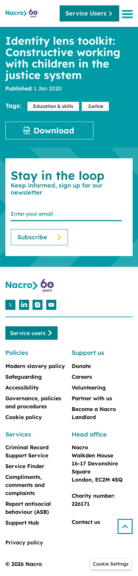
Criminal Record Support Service (27, 451)
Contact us (86, 522)
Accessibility (22, 387)
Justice (95, 106)
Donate (81, 366)
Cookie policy (23, 417)
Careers (82, 376)
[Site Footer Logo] (30, 285)
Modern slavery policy (35, 366)
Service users (28, 333)
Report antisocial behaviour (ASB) (28, 507)
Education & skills (53, 106)
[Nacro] (22, 13)
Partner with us (92, 398)
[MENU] (129, 14)
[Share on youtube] (51, 305)
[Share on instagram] (37, 305)
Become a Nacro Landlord (94, 413)
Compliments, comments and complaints (25, 485)
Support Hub (22, 522)
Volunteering (89, 387)
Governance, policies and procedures (33, 402)
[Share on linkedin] (24, 305)
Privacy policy (24, 542)
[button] (128, 524)
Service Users (86, 13)
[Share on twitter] (10, 305)
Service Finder (24, 466)
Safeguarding (23, 376)
